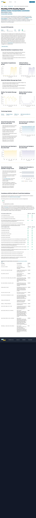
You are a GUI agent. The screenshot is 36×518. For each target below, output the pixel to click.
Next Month (10, 13)
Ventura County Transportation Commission (15, 10)
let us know (6, 207)
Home (2, 6)
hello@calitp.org (10, 42)
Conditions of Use (11, 339)
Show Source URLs (5, 46)
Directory (5, 6)
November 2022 (10, 6)
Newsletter (23, 339)
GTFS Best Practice (7, 178)
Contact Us (18, 339)
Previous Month (4, 13)
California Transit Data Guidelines (15, 196)
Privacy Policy (30, 339)
